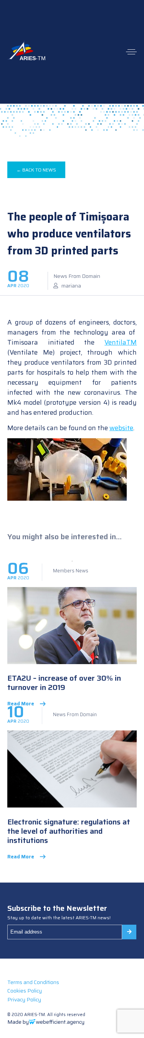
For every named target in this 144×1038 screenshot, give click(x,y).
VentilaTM (120, 342)
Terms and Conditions (33, 982)
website (121, 428)
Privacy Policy (24, 999)
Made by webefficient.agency (45, 1022)
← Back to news (36, 169)
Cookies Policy (24, 990)
